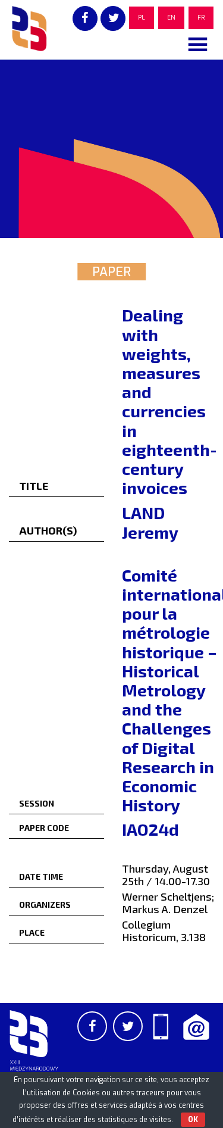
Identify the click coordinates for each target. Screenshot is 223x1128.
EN (171, 17)
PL (141, 17)
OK (193, 1119)
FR (201, 17)
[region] (111, 149)
